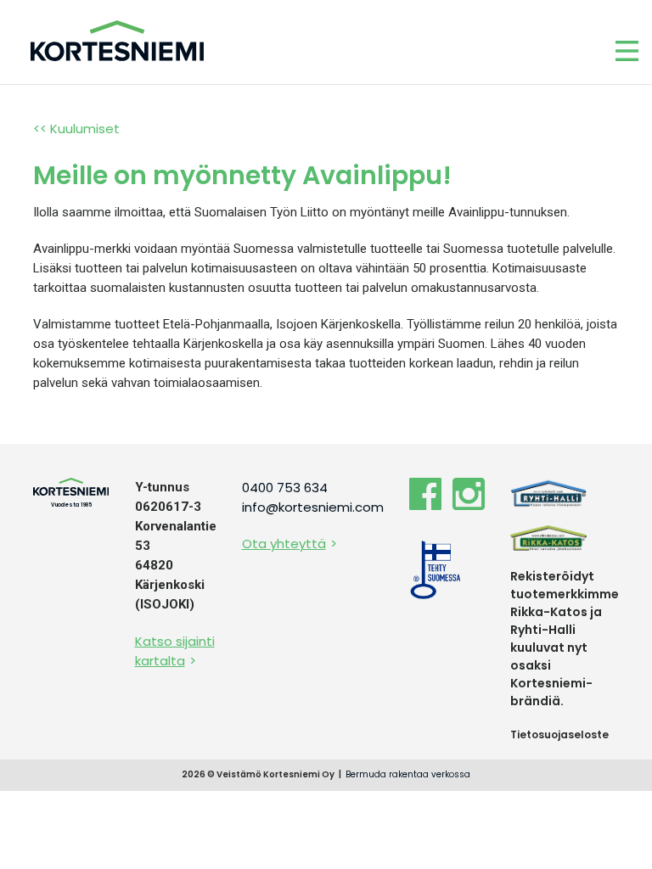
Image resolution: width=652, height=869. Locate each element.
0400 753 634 (285, 487)
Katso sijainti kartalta (175, 651)
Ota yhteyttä (284, 543)
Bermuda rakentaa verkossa (408, 774)
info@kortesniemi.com (313, 507)
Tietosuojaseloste (559, 734)
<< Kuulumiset (76, 128)
